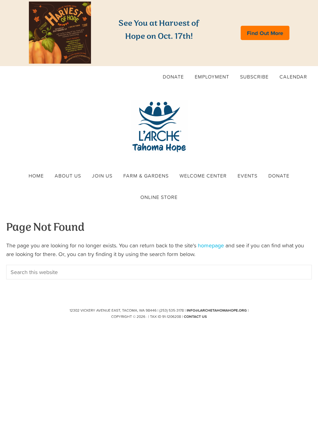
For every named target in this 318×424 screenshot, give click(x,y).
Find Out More (265, 33)
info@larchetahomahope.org (217, 310)
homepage (211, 245)
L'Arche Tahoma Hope (159, 126)
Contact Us (195, 316)
